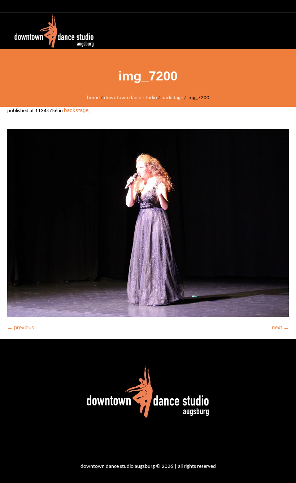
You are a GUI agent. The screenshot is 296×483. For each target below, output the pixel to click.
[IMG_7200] (148, 223)
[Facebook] (140, 442)
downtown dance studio (130, 98)
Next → (280, 327)
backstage (172, 98)
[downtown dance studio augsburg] (54, 31)
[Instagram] (121, 442)
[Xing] (179, 442)
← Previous (20, 327)
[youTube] (159, 442)
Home (93, 98)
